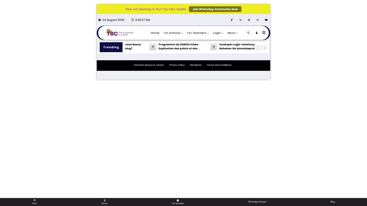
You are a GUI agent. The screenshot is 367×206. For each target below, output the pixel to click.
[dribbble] (249, 20)
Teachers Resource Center (148, 65)
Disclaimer (196, 65)
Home (155, 33)
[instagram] (257, 20)
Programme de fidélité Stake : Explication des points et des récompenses (175, 47)
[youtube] (266, 20)
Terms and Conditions (219, 65)
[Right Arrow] (264, 47)
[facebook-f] (232, 20)
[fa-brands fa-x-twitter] (240, 20)
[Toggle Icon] (263, 33)
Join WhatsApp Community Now (215, 9)
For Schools (172, 33)
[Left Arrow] (258, 47)
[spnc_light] (257, 33)
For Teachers (196, 33)
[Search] (248, 33)
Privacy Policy (177, 65)
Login (217, 33)
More (231, 33)
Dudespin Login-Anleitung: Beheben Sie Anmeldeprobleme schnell (237, 47)
